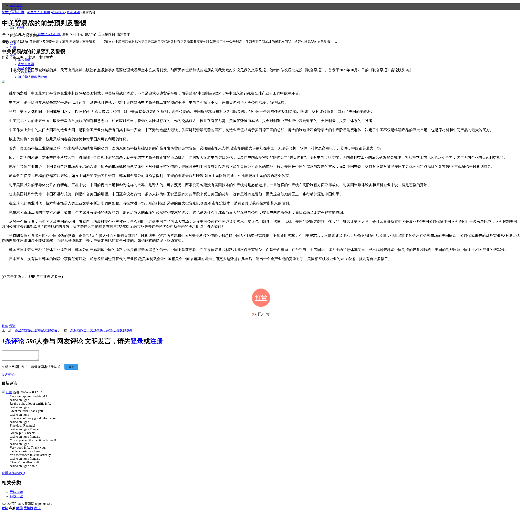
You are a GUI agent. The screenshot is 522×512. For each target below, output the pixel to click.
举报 (37, 508)
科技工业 (16, 496)
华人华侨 (24, 60)
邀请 (12, 326)
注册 (13, 47)
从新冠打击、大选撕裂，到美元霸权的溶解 (101, 330)
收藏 (5, 326)
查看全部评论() (13, 473)
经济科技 (58, 12)
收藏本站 (16, 9)
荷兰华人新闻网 (33, 77)
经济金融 (73, 12)
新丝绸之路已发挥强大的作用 (36, 330)
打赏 (261, 297)
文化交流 (24, 72)
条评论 (13, 341)
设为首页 (16, 5)
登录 (137, 341)
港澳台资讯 (26, 64)
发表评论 (8, 375)
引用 (9, 392)
